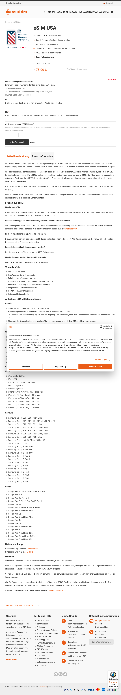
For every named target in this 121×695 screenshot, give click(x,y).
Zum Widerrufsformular (101, 642)
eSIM (16, 88)
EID (7, 112)
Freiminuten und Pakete (47, 630)
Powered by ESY (30, 605)
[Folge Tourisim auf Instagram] (60, 674)
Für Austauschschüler (46, 643)
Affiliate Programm (45, 646)
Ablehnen (26, 367)
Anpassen (59, 367)
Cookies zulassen (95, 367)
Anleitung (41, 627)
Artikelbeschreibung (17, 156)
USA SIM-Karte (43, 621)
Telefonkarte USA (44, 636)
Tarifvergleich (42, 624)
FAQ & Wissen (42, 649)
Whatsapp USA (70, 229)
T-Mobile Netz (32, 549)
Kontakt (9, 605)
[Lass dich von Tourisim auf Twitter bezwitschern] (65, 674)
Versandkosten (42, 687)
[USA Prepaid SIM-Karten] (17, 12)
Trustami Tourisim (55, 590)
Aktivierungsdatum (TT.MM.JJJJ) (20, 124)
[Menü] (117, 671)
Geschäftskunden (13, 3)
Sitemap (18, 605)
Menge (32, 142)
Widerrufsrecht (43, 659)
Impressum (41, 665)
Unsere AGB (42, 655)
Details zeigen (101, 360)
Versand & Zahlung (45, 652)
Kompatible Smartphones (47, 633)
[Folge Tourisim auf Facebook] (56, 674)
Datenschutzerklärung (46, 662)
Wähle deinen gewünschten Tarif (19, 81)
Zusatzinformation (42, 156)
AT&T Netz (28, 552)
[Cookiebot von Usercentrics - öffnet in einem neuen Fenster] (101, 327)
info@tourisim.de (102, 621)
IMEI (7, 99)
